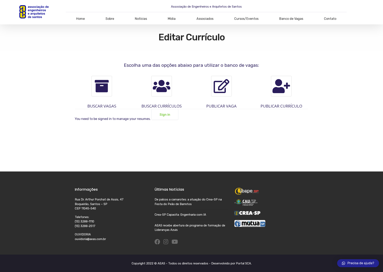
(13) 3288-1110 (84, 221)
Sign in (165, 115)
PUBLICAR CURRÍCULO (281, 106)
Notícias (141, 19)
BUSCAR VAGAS (101, 106)
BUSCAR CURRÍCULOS (161, 106)
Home (80, 19)
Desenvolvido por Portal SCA (231, 263)
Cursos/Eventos (246, 19)
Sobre (110, 19)
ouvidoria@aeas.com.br (90, 239)
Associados (204, 19)
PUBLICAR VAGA (221, 106)
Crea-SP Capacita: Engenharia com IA (180, 214)
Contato (330, 19)
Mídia (172, 19)
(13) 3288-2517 (85, 226)
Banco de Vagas (291, 19)
